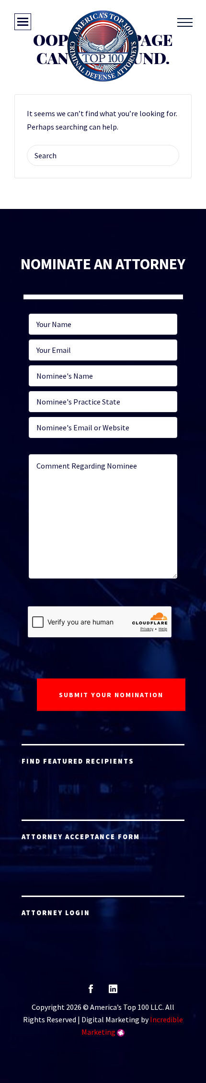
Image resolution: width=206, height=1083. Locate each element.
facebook (91, 992)
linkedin (113, 992)
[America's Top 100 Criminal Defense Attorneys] (103, 46)
